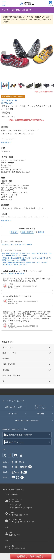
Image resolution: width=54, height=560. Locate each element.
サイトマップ (13, 414)
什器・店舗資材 (9, 364)
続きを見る (5, 142)
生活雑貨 (6, 358)
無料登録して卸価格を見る (30, 556)
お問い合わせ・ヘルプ (13, 407)
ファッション (8, 347)
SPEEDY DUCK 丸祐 (9, 100)
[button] (4, 53)
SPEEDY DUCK (7, 103)
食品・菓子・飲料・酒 (11, 376)
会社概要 (40, 414)
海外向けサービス (21, 508)
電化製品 (6, 370)
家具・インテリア (10, 353)
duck (23, 244)
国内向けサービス (16, 505)
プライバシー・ (40, 407)
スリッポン (5, 244)
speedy (29, 244)
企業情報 (41, 232)
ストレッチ (14, 244)
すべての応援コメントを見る (13, 273)
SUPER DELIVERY (27, 421)
